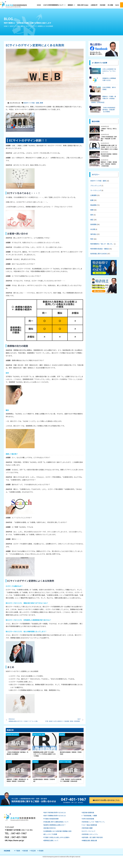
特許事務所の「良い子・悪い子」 (101, 244)
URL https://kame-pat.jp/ (14, 840)
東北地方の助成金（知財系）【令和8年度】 (70, 753)
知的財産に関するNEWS (98, 253)
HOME (6, 26)
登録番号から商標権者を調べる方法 (109, 79)
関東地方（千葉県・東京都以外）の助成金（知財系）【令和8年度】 (17, 780)
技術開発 (93, 224)
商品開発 (93, 205)
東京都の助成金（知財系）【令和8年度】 (44, 780)
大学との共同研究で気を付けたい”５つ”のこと (109, 71)
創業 (91, 200)
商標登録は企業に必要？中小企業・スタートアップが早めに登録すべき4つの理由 (44, 754)
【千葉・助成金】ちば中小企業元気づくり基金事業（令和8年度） (70, 780)
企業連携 (93, 195)
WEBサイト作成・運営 (16, 26)
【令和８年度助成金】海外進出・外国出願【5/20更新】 (17, 753)
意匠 (91, 219)
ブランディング (95, 185)
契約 (91, 215)
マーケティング (95, 190)
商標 (41, 103)
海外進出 (93, 234)
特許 (91, 239)
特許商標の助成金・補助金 (99, 249)
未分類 (92, 229)
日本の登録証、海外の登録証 (109, 88)
